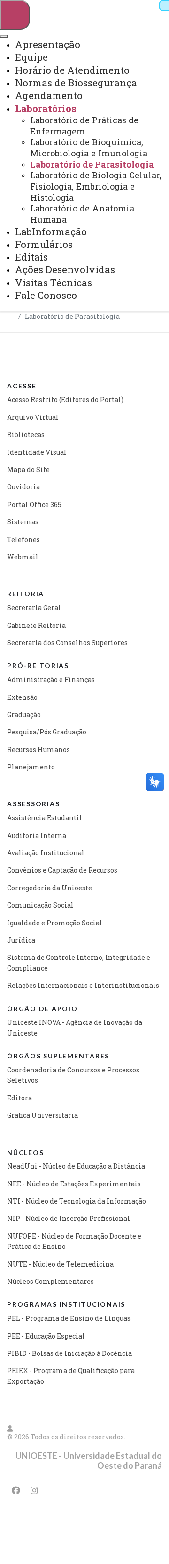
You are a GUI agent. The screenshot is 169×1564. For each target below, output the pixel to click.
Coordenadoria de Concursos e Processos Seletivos (73, 1075)
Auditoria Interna (36, 835)
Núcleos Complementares (50, 1281)
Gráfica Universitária (42, 1115)
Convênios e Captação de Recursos (62, 870)
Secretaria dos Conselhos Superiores (67, 642)
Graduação (24, 714)
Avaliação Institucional (45, 852)
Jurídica (21, 940)
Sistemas (22, 521)
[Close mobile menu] (4, 36)
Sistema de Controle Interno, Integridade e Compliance (78, 962)
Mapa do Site (28, 469)
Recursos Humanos (38, 749)
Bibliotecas (26, 434)
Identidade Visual (37, 452)
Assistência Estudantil (44, 817)
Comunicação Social (40, 905)
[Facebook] (16, 1490)
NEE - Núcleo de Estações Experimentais (74, 1183)
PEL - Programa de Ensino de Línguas (69, 1318)
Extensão (22, 697)
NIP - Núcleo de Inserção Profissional (68, 1218)
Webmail (22, 556)
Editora (19, 1097)
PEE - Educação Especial (46, 1336)
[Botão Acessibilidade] (164, 5)
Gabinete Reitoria (36, 625)
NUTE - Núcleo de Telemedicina (60, 1264)
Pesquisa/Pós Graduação (46, 731)
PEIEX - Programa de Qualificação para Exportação (71, 1375)
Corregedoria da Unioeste (49, 887)
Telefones (23, 539)
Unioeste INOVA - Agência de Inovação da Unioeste (74, 1027)
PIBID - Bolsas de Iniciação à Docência (69, 1353)
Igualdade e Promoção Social (54, 922)
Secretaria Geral (34, 607)
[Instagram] (34, 1490)
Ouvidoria (23, 486)
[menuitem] (47, 44)
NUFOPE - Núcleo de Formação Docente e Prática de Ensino (74, 1241)
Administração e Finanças (51, 679)
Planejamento (31, 766)
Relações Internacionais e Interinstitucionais (83, 985)
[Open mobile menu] (15, 15)
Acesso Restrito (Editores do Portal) (65, 399)
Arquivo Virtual (33, 417)
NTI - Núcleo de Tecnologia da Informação (76, 1201)
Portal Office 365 (34, 504)
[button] (10, 1428)
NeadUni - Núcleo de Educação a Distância (76, 1166)
